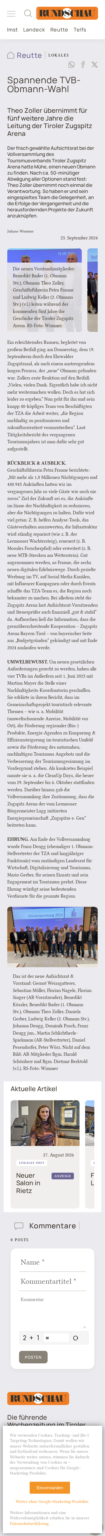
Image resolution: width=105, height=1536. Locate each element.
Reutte (59, 29)
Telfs (80, 29)
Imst (12, 29)
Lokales (58, 55)
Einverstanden (50, 1487)
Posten (33, 1357)
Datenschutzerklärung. (30, 1523)
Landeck (34, 29)
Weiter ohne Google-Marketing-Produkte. (52, 1501)
